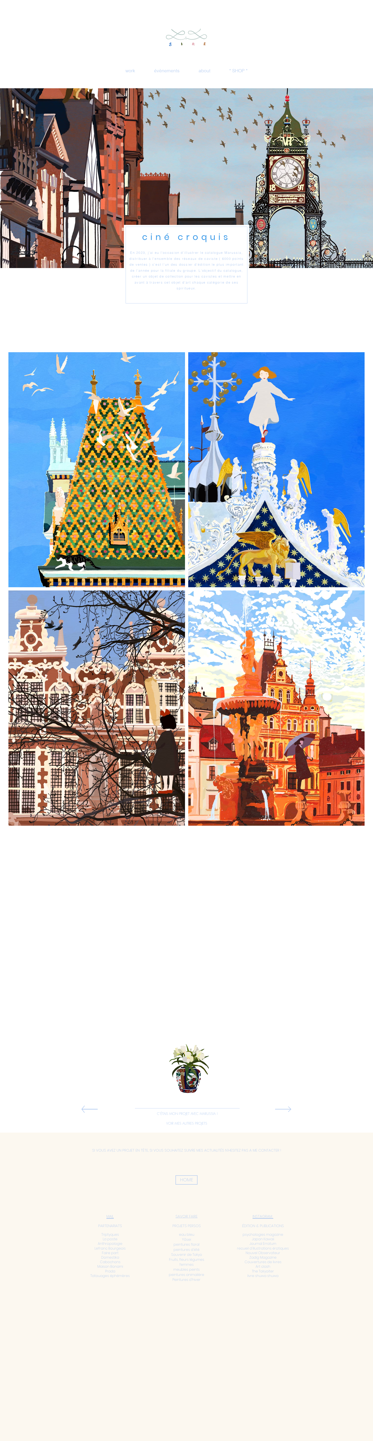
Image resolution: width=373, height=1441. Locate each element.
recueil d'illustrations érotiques (263, 1248)
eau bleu (186, 1234)
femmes (186, 1264)
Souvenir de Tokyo (186, 1254)
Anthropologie (110, 1243)
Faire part (110, 1252)
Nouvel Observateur (263, 1252)
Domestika (110, 1257)
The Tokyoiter (263, 1271)
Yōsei (186, 1239)
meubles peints (186, 1269)
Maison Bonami (110, 1266)
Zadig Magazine (263, 1257)
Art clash (263, 1266)
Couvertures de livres (263, 1261)
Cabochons (110, 1261)
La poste (110, 1239)
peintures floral (186, 1244)
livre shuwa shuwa (262, 1275)
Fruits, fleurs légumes (186, 1259)
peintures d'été (186, 1249)
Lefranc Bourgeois (110, 1248)
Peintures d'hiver (186, 1279)
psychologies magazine (263, 1234)
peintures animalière (186, 1274)
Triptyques (110, 1234)
